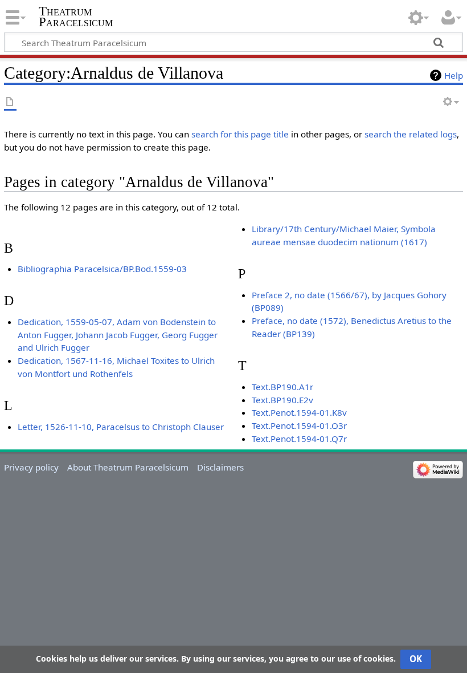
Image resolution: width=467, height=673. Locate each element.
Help (453, 75)
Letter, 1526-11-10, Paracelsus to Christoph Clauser (121, 426)
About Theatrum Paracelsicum (128, 467)
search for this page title (240, 134)
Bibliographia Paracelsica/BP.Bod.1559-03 (102, 268)
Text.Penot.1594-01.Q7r (299, 438)
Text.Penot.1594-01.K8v (299, 412)
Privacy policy (31, 467)
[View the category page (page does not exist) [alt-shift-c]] (10, 102)
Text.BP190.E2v (282, 400)
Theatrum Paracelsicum (76, 16)
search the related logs (410, 134)
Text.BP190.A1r (282, 386)
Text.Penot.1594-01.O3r (299, 425)
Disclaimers (220, 467)
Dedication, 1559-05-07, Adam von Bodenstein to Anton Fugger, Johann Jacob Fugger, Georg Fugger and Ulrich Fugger (118, 335)
